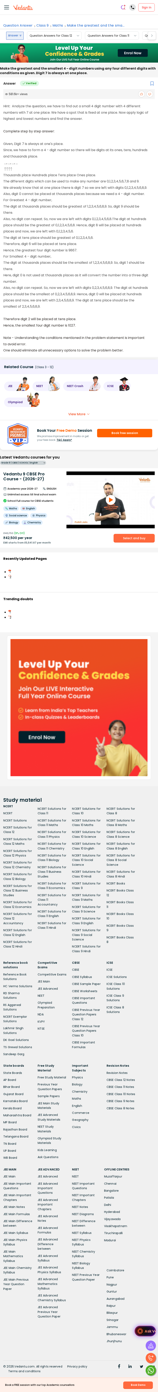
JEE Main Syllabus (15, 1233)
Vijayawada (112, 1219)
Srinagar (113, 1320)
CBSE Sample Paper (86, 984)
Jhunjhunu (114, 1341)
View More (76, 414)
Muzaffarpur (113, 1176)
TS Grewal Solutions (17, 1047)
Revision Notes (117, 1073)
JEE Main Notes (14, 1207)
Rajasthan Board (15, 1129)
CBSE (75, 970)
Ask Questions (48, 1157)
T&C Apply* (64, 440)
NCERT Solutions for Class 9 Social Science (86, 935)
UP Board (9, 1151)
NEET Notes (80, 1207)
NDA (41, 1014)
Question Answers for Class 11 (108, 36)
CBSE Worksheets (84, 991)
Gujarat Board (13, 1094)
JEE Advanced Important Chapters (48, 1204)
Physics (77, 1077)
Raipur (111, 1306)
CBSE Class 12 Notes (121, 1080)
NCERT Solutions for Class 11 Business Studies (52, 872)
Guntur (112, 1291)
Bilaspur (112, 1313)
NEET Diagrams (83, 1214)
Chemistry (79, 1092)
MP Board (10, 1122)
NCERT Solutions (15, 820)
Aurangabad (116, 1299)
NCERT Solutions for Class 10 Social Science (86, 860)
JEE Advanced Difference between (48, 1244)
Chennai (110, 1184)
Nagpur (112, 1284)
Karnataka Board (15, 1101)
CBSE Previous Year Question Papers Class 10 (86, 1030)
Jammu (112, 1327)
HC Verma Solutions (18, 986)
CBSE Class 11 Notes (120, 1087)
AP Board (9, 1080)
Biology (77, 1084)
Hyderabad (112, 1212)
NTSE (41, 1029)
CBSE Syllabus (82, 977)
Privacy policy (77, 1366)
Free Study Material (52, 1077)
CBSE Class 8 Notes (121, 1108)
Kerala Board (12, 1108)
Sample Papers (49, 1096)
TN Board (9, 1144)
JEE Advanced (48, 989)
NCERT (8, 813)
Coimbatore (115, 1270)
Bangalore (111, 1191)
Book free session (125, 433)
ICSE (110, 970)
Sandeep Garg (13, 1054)
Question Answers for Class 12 (51, 36)
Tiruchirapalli (113, 1233)
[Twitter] (141, 1367)
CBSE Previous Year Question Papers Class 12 (86, 1014)
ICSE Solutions (117, 977)
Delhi (107, 1205)
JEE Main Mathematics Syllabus (13, 1256)
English (77, 1106)
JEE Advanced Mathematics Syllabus (48, 1283)
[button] (17, 386)
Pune (110, 1277)
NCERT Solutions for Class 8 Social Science (121, 860)
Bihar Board (11, 1087)
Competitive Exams (52, 974)
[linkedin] (130, 1367)
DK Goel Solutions (16, 1040)
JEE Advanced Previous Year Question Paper (49, 1311)
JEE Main (44, 981)
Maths (57, 25)
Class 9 (42, 25)
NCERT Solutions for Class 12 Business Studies (17, 890)
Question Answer (18, 25)
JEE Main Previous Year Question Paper (16, 1284)
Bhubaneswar (116, 1334)
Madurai (110, 1240)
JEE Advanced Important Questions (48, 1188)
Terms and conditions (24, 1371)
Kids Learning (47, 1150)
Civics (76, 1127)
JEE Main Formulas (16, 1214)
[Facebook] (119, 1367)
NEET (41, 996)
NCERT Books (116, 883)
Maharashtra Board (17, 1115)
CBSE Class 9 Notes (121, 1101)
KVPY (41, 1022)
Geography (80, 1120)
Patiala (109, 1198)
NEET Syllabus (82, 1233)
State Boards (12, 1073)
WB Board (10, 1158)
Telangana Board (15, 1136)
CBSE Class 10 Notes (121, 1094)
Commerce (80, 1113)
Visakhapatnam (115, 1226)
